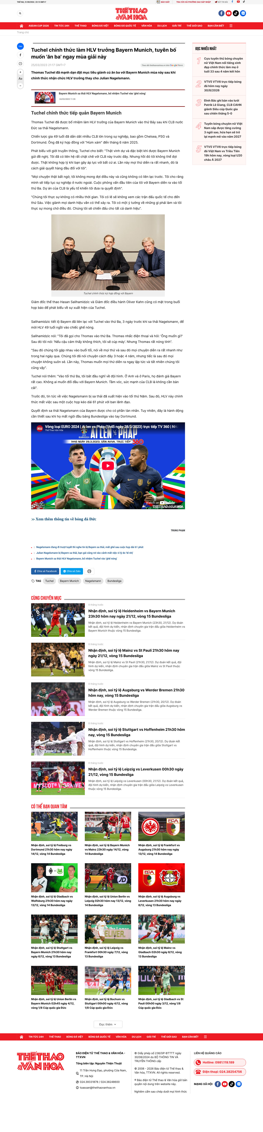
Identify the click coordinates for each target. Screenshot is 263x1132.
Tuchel (49, 581)
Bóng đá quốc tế (125, 25)
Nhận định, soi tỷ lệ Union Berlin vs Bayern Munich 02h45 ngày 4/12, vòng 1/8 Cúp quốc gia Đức (53, 1003)
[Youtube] (238, 2)
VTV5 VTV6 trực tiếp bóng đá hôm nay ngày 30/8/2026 (223, 86)
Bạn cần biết (216, 25)
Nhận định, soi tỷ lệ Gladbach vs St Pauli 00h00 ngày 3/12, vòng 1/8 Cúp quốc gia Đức (160, 1003)
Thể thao (81, 25)
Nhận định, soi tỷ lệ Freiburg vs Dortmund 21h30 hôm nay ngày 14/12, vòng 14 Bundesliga (51, 849)
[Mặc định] (20, 79)
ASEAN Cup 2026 (39, 25)
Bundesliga (114, 581)
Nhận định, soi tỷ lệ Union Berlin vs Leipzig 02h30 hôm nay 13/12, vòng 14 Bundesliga (108, 901)
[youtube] (229, 13)
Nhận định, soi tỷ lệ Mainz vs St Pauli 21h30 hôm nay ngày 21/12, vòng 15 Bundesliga (133, 653)
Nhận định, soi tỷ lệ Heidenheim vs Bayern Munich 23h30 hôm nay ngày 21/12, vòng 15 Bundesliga (131, 613)
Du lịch (162, 25)
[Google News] (162, 66)
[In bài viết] (20, 63)
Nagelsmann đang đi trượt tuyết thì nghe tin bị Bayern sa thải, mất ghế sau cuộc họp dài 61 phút (89, 547)
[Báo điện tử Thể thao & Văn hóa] (132, 13)
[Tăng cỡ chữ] (20, 72)
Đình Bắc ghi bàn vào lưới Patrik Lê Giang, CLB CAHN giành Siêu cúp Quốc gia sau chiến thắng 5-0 (223, 107)
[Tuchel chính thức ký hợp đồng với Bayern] (108, 252)
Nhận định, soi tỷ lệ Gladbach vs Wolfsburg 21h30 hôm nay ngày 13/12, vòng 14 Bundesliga (52, 901)
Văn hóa (146, 25)
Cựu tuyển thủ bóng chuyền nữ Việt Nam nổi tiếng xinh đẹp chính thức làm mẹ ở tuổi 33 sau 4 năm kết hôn (223, 65)
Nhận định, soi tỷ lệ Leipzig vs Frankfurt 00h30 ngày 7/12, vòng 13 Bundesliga (106, 952)
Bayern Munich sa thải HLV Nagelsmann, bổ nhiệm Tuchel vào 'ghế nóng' (102, 93)
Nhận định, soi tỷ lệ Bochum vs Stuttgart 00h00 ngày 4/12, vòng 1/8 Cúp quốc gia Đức (106, 1003)
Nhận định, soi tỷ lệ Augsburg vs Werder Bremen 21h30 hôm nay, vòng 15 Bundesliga (136, 693)
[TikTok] (244, 2)
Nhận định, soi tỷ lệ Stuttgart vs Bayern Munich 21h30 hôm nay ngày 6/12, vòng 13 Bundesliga (51, 952)
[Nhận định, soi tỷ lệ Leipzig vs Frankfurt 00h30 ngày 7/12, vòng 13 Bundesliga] (108, 929)
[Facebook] (232, 2)
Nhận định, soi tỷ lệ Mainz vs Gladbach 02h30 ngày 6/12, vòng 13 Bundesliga (160, 952)
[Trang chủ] (21, 25)
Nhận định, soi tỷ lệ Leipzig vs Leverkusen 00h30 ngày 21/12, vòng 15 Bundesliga (135, 772)
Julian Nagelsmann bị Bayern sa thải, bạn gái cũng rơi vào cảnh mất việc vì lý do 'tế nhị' (84, 553)
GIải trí (176, 25)
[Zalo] (243, 13)
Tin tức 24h (61, 25)
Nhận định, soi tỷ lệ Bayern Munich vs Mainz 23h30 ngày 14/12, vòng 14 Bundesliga (107, 849)
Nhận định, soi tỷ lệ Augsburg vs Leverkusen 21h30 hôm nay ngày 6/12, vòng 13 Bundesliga (159, 901)
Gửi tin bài (223, 2)
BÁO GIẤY (165, 2)
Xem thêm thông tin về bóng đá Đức (66, 519)
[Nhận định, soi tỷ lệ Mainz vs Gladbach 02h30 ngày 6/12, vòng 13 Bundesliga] (161, 929)
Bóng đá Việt (100, 25)
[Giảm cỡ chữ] (20, 85)
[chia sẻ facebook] (20, 54)
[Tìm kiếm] (20, 13)
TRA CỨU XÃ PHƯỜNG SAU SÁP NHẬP (193, 2)
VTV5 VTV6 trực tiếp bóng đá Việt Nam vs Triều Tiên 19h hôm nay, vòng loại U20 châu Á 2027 (223, 153)
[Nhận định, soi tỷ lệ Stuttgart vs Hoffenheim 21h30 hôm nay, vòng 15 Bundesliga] (58, 739)
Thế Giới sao (194, 25)
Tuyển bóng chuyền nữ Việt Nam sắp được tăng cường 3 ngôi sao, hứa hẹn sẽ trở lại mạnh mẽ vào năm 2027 (223, 130)
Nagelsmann (93, 581)
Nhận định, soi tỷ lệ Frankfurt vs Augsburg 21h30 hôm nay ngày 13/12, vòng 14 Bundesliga (159, 849)
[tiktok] (236, 13)
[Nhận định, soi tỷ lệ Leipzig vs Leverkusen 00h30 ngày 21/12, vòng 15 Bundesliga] (58, 778)
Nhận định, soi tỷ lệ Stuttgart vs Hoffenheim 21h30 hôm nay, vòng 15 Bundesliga (136, 732)
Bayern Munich (69, 581)
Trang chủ (23, 32)
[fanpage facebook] (221, 13)
